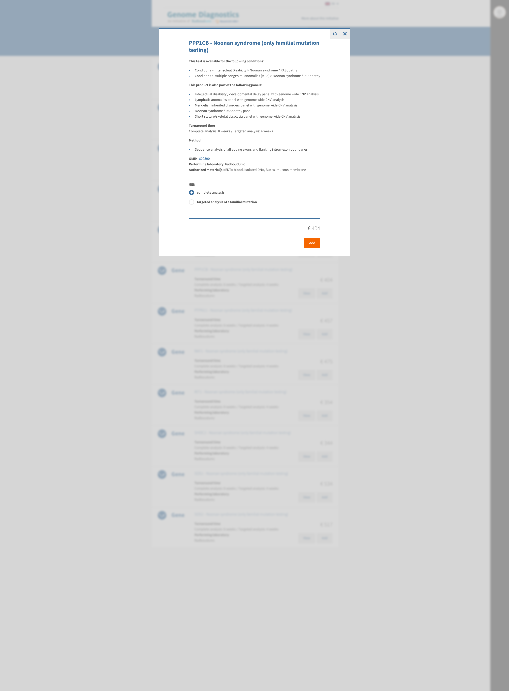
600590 (204, 158)
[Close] (345, 34)
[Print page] (335, 34)
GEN (192, 184)
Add (312, 243)
